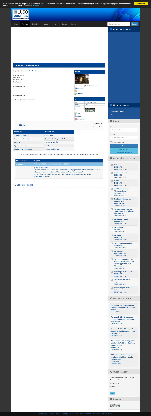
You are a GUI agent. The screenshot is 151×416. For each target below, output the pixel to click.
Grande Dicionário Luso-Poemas (123, 307)
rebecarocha (115, 390)
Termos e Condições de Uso (65, 414)
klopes (116, 282)
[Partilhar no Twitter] (24, 125)
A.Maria (117, 290)
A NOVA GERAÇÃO (51, 142)
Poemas (25, 24)
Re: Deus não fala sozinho (124, 173)
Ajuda (47, 414)
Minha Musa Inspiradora (23, 149)
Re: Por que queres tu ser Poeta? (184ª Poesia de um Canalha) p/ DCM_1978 (124, 261)
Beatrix (113, 309)
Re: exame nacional (121, 219)
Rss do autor (79, 91)
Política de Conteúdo (100, 414)
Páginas (114, 115)
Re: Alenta (118, 181)
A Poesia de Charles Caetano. (30, 71)
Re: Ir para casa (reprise (123, 243)
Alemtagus (118, 266)
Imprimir (79, 116)
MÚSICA (17, 142)
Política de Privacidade (84, 414)
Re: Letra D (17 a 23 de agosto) (122, 305)
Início (16, 24)
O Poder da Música (21, 135)
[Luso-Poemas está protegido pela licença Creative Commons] (115, 405)
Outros (64, 24)
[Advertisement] (32, 45)
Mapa (52, 414)
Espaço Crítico (116, 345)
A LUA (47, 146)
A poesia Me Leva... (21, 146)
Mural (46, 24)
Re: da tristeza (119, 165)
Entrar (73, 24)
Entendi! (141, 3)
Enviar (78, 113)
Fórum (55, 24)
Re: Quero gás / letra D (122, 288)
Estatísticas (80, 93)
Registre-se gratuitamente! (124, 152)
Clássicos (35, 24)
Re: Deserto (118, 235)
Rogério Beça (119, 221)
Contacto (41, 414)
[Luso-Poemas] (27, 14)
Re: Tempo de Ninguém (123, 272)
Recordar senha (118, 142)
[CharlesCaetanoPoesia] (90, 79)
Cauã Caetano (49, 135)
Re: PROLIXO (119, 227)
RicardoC (117, 229)
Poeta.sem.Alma (120, 253)
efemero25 (118, 245)
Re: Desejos (118, 251)
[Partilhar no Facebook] (20, 125)
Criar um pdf (80, 119)
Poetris (110, 414)
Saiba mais (38, 5)
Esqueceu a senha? (124, 149)
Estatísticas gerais (117, 111)
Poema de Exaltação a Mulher (56, 139)
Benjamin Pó (119, 193)
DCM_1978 (118, 167)
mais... (113, 393)
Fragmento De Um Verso (23, 139)
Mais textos (80, 88)
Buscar (134, 24)
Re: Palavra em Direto (122, 280)
